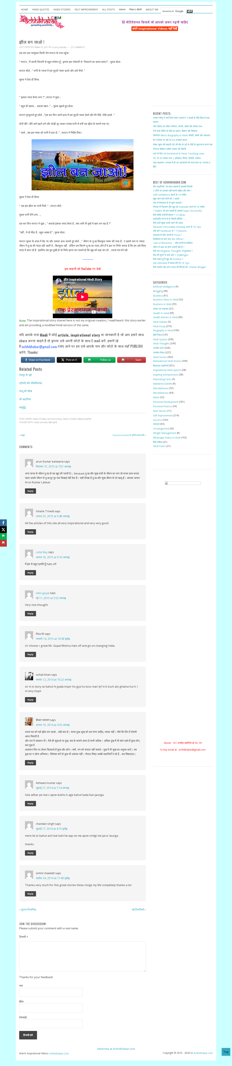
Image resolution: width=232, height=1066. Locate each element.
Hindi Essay (159, 326)
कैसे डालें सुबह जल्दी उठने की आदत (168, 222)
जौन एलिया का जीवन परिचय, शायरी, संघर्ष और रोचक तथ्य (177, 126)
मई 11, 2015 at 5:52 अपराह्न (51, 598)
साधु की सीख (25, 391)
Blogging (158, 291)
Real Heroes (159, 410)
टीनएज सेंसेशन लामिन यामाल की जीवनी (169, 148)
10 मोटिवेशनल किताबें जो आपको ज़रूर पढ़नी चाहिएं (155, 22)
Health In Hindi (161, 313)
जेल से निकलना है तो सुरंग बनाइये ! (167, 202)
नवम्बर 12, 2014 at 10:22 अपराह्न (53, 679)
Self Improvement (163, 415)
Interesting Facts (162, 379)
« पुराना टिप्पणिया (27, 909)
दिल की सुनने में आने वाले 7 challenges (170, 255)
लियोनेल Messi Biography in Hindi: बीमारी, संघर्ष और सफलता (181, 135)
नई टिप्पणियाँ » (139, 909)
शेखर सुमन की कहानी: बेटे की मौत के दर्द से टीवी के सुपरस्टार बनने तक (182, 144)
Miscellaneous (161, 388)
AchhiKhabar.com (203, 1052)
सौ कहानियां (25, 399)
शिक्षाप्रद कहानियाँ (84, 419)
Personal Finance (162, 406)
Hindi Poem (159, 446)
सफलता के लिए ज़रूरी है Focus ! (167, 234)
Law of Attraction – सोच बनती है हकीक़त (173, 242)
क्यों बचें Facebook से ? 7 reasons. (170, 230)
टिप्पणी (23, 937)
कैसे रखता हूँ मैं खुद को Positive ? (168, 259)
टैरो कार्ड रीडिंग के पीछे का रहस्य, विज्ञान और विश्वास (175, 130)
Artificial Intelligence (164, 286)
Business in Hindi (162, 304)
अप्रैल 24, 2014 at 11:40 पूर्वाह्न (52, 878)
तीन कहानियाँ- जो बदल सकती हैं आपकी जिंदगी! (172, 186)
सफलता (156, 424)
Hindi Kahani (41, 422)
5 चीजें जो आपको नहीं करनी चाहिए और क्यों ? (172, 190)
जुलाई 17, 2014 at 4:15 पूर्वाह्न (51, 829)
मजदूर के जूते (25, 375)
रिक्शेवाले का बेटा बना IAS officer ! (168, 238)
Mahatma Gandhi (162, 383)
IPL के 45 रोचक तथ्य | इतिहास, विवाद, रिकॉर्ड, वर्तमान (177, 158)
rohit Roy (42, 552)
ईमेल (21, 1001)
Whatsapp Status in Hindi (166, 437)
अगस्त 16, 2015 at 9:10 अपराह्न (52, 557)
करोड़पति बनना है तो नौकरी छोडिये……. (169, 218)
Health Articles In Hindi (165, 317)
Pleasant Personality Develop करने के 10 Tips (177, 226)
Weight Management (164, 433)
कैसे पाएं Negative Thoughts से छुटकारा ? (173, 250)
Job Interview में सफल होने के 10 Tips (171, 263)
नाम (21, 986)
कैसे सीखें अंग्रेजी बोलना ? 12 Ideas (169, 214)
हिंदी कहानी (53, 422)
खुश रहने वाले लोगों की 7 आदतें (166, 198)
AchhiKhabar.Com (59, 1053)
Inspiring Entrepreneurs (165, 374)
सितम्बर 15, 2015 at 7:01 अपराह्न (53, 466)
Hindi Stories (39, 419)
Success (157, 419)
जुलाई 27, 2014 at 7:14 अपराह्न (52, 788)
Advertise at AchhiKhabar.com (116, 1049)
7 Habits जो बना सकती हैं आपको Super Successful (177, 210)
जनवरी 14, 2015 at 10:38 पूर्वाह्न (53, 639)
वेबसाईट (23, 1017)
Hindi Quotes (160, 339)
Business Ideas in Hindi (165, 299)
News (156, 397)
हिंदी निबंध (157, 334)
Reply (30, 491)
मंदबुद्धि (22, 407)
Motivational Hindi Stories (62, 419)
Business (158, 295)
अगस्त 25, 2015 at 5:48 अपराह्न (52, 516)
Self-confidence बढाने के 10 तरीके (169, 194)
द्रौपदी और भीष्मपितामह (30, 383)
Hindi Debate (160, 321)
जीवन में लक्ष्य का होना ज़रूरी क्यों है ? (168, 247)
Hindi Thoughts (161, 343)
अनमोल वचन (158, 347)
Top (226, 1052)
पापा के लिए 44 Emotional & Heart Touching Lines (178, 153)
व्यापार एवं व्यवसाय (160, 308)
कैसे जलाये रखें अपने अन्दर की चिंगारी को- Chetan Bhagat (179, 267)
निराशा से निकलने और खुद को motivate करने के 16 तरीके (178, 206)
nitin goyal (42, 593)
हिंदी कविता (157, 442)
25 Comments (78, 47)
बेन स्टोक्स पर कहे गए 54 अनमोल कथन (170, 139)
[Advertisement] (183, 70)
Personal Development (165, 401)
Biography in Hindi (163, 330)
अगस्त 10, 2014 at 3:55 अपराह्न (52, 725)
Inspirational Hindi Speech (167, 370)
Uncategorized (161, 428)
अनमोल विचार (159, 352)
